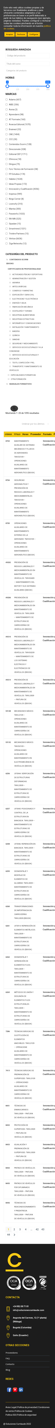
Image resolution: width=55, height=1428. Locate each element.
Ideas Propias (18, 184)
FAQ (8, 1358)
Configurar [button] (33, 34)
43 (42, 1229)
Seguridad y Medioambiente (25, 344)
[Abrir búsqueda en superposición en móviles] (28, 405)
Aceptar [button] (9, 34)
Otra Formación (18, 379)
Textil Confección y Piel (23, 363)
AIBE (14, 104)
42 (37, 1229)
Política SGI (11, 1415)
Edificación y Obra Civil (23, 295)
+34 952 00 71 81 (21, 1306)
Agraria (16, 283)
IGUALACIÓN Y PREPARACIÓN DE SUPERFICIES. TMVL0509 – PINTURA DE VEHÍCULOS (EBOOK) (24, 1152)
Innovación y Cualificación (24, 189)
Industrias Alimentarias (23, 315)
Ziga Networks (18, 243)
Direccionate (17, 149)
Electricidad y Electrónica (25, 299)
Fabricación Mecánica (22, 307)
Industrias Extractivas (23, 319)
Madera (16, 331)
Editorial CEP (18, 154)
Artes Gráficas (19, 287)
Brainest (15, 129)
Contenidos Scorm (20, 144)
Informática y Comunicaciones (26, 323)
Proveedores (12, 1352)
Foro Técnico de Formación (23, 169)
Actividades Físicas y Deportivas (27, 274)
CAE (14, 134)
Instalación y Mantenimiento (25, 327)
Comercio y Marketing (22, 291)
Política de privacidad (27, 1407)
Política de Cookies (23, 1411)
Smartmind (17, 228)
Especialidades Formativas (23, 375)
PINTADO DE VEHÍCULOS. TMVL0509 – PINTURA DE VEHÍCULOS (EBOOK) (24, 1172)
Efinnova (15, 159)
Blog (8, 1369)
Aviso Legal (11, 1407)
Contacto (10, 1364)
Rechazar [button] (21, 34)
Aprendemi (16, 114)
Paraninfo (17, 214)
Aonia (13, 109)
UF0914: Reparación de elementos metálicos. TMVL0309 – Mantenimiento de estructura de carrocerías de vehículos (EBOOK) (25, 938)
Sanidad (16, 339)
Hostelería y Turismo (22, 311)
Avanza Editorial (20, 124)
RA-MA (15, 219)
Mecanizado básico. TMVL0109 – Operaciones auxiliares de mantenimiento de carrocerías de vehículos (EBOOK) (24, 723)
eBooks (9, 264)
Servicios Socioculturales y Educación (24, 357)
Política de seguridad (26, 1415)
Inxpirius (15, 194)
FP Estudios (17, 174)
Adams (15, 99)
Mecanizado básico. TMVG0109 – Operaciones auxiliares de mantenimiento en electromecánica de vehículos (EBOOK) (24, 754)
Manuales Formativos (20, 384)
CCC (13, 139)
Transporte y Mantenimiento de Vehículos (25, 368)
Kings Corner (16, 199)
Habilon (15, 179)
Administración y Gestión (24, 279)
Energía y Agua (19, 303)
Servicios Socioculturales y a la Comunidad (26, 349)
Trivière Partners (19, 233)
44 (8, 1234)
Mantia (15, 209)
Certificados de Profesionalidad (24, 269)
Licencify (16, 204)
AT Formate (17, 119)
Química (16, 335)
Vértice (15, 238)
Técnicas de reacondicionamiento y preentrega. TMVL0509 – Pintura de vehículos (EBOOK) (25, 1211)
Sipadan (15, 224)
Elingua (14, 164)
